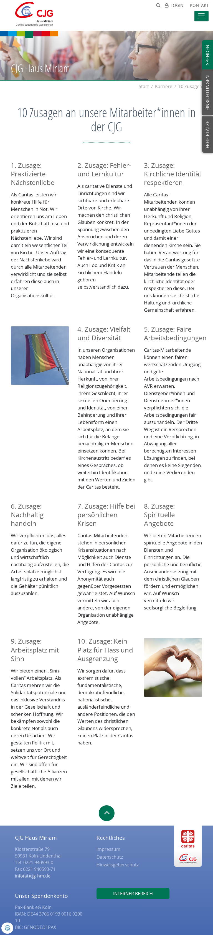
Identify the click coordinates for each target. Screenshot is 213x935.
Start (144, 86)
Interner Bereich (133, 894)
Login (177, 5)
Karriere (163, 86)
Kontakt (199, 5)
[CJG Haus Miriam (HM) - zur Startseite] (31, 15)
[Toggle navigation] (201, 16)
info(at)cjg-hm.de (32, 876)
